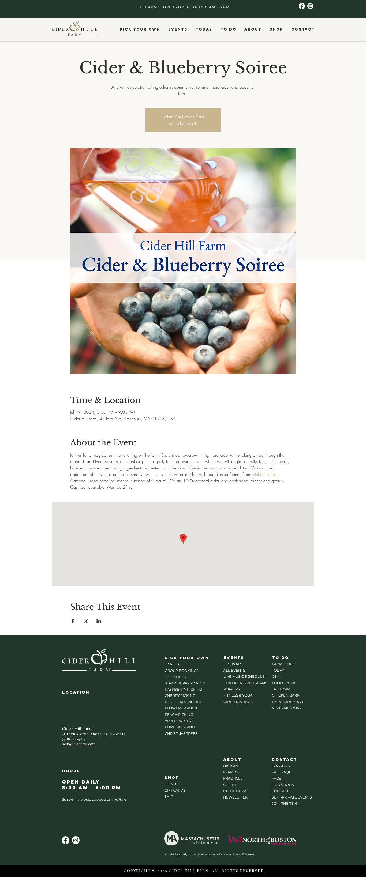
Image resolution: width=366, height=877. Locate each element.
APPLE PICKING (178, 720)
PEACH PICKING (179, 714)
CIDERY (230, 784)
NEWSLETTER (235, 797)
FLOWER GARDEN (181, 708)
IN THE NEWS (235, 791)
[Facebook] (302, 6)
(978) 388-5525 (73, 739)
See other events (183, 123)
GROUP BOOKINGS (182, 670)
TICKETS (172, 664)
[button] (139, 29)
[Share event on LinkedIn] (99, 621)
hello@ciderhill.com (79, 744)
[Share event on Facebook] (72, 621)
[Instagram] (310, 6)
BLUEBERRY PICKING (184, 702)
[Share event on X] (85, 621)
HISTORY (231, 765)
